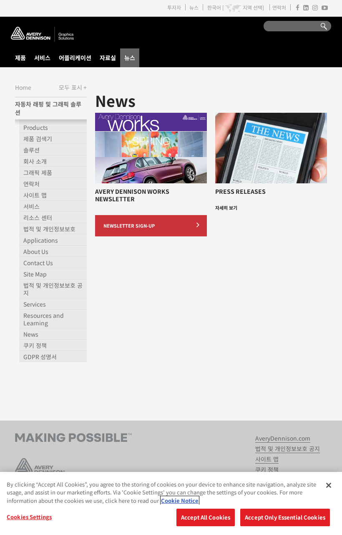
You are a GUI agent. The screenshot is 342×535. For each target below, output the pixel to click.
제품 (20, 57)
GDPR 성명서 (40, 356)
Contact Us (38, 263)
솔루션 (31, 150)
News (30, 334)
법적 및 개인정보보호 (49, 229)
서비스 (42, 57)
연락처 (279, 7)
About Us (35, 251)
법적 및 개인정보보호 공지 (53, 289)
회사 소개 (35, 161)
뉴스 (194, 7)
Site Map (35, 274)
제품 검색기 (37, 138)
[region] (171, 503)
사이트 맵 (35, 195)
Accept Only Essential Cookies (285, 517)
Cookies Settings (29, 517)
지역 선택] (253, 7)
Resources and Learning (43, 319)
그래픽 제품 (37, 172)
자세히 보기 (226, 207)
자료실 (108, 57)
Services (34, 304)
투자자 (174, 7)
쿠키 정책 (35, 345)
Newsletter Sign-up (129, 225)
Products (35, 127)
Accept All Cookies (205, 517)
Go (320, 26)
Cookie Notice (180, 501)
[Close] (328, 485)
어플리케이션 (75, 57)
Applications (40, 240)
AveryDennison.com (282, 438)
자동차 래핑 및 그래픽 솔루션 (48, 108)
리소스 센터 (37, 217)
